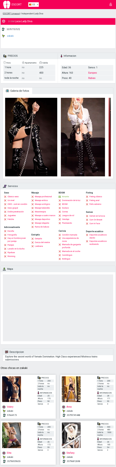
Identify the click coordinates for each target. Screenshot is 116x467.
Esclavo (65, 208)
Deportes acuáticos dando (98, 236)
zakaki (10, 35)
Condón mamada (69, 235)
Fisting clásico (95, 196)
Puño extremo (95, 204)
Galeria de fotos (19, 90)
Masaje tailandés (42, 208)
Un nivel (11, 200)
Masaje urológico (42, 204)
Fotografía (12, 235)
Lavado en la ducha (16, 249)
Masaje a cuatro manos (45, 215)
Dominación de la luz (71, 200)
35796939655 (13, 461)
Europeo (92, 72)
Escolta (11, 231)
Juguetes (12, 215)
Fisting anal (94, 200)
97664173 (12, 415)
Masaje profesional (43, 196)
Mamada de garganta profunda (71, 246)
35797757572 (13, 29)
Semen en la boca (97, 216)
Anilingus (66, 259)
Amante (65, 196)
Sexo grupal (13, 208)
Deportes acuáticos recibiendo (98, 242)
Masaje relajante (42, 223)
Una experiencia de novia (70, 239)
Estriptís (38, 238)
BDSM (65, 204)
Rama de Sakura (42, 227)
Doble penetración (16, 212)
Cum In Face (94, 223)
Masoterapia (40, 212)
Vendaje (65, 219)
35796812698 (73, 461)
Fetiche (11, 219)
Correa (65, 212)
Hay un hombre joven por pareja (17, 239)
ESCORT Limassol (11, 13)
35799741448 (73, 415)
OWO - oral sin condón (17, 204)
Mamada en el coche (71, 251)
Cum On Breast (95, 220)
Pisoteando (67, 223)
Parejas (11, 245)
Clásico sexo (13, 196)
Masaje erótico (41, 200)
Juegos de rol (68, 215)
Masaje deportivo (42, 219)
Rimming (11, 256)
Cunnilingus (67, 255)
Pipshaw (11, 252)
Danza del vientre (42, 242)
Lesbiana (39, 246)
